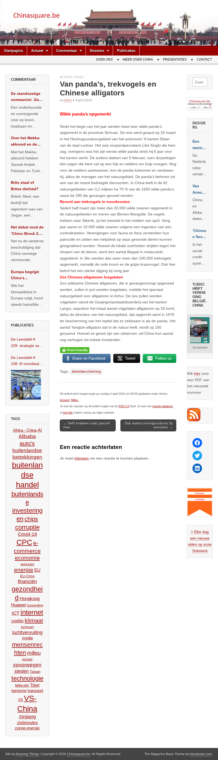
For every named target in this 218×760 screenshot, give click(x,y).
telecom (22, 685)
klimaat (34, 620)
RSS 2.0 (124, 406)
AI (40, 430)
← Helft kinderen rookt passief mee (86, 425)
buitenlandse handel (27, 475)
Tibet (34, 685)
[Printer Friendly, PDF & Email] (75, 350)
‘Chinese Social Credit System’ (199, 234)
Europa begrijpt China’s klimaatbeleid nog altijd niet (27, 275)
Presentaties (175, 59)
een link (68, 412)
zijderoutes (27, 722)
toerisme (19, 690)
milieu (34, 653)
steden (21, 671)
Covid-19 (27, 534)
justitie (17, 621)
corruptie (27, 527)
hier (197, 373)
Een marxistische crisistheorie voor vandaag (199, 145)
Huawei (18, 605)
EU (37, 570)
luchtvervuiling (27, 632)
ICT (15, 613)
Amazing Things (27, 754)
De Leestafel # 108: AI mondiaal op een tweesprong (27, 361)
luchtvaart (27, 627)
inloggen (81, 458)
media (27, 638)
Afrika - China (25, 430)
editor (68, 100)
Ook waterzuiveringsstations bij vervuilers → (149, 425)
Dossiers (97, 51)
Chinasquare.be (78, 754)
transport (35, 690)
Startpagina (13, 51)
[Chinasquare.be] (109, 23)
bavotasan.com (201, 754)
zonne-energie (27, 728)
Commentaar (66, 51)
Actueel (37, 51)
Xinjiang (27, 716)
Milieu (79, 77)
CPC (24, 542)
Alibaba (27, 436)
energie (23, 570)
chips (31, 519)
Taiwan (35, 672)
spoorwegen (27, 665)
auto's (27, 443)
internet (31, 612)
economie (27, 558)
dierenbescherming (86, 371)
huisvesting (35, 605)
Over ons (104, 59)
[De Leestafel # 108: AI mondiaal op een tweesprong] (26, 385)
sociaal (27, 659)
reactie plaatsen (162, 406)
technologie (27, 678)
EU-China (27, 576)
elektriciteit (27, 564)
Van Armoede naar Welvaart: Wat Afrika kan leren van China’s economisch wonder (199, 190)
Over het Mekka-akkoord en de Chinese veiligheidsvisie (25, 141)
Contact (204, 59)
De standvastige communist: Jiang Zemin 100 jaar (27, 97)
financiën (27, 581)
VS (20, 700)
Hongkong (30, 598)
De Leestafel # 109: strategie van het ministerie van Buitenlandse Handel (26, 343)
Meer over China (138, 59)
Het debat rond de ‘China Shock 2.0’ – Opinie (27, 231)
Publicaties (126, 51)
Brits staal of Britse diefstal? (25, 185)
